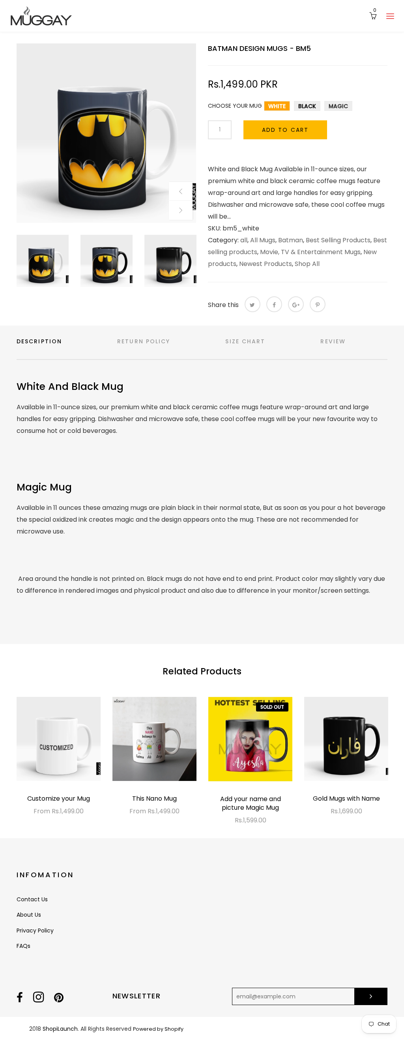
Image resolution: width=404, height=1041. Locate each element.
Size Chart (245, 341)
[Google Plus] (296, 304)
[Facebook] (274, 304)
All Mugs (262, 240)
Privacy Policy (35, 930)
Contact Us (32, 899)
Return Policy (143, 341)
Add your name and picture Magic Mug (250, 803)
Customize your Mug (58, 798)
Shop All (307, 263)
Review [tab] (333, 341)
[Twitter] (252, 304)
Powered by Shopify (158, 1029)
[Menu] (390, 15)
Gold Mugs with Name (346, 798)
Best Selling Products (338, 240)
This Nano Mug (154, 798)
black (307, 106)
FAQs (23, 946)
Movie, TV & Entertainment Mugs (310, 252)
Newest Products (265, 263)
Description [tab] (39, 341)
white (277, 106)
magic (338, 106)
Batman (290, 240)
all (243, 240)
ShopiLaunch (60, 1029)
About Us (29, 915)
